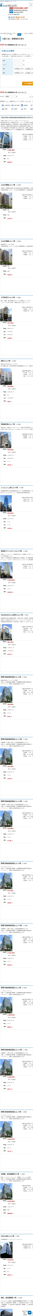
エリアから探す (23, 24)
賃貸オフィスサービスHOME (5, 29)
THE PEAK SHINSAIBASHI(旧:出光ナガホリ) (17, 117)
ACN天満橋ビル (6, 185)
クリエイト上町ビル (8, 487)
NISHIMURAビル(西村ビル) (10, 615)
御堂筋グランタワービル (9, 551)
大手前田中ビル (6, 297)
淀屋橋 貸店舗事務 (8, 1174)
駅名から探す (7, 24)
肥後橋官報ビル (6, 424)
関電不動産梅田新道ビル (9, 677)
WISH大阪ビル (6, 1236)
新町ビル (4, 361)
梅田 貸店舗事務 (7, 1298)
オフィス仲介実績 (16, 29)
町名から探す (23, 29)
